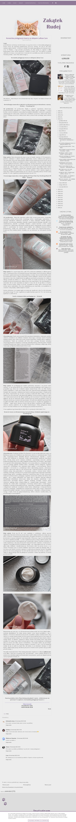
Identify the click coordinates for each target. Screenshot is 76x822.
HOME (3, 3)
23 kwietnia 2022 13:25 (15, 747)
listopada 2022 (63, 122)
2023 (59, 117)
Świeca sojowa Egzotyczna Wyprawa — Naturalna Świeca (67, 166)
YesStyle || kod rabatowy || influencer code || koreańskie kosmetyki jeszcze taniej (66, 240)
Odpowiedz (8, 725)
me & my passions (66, 215)
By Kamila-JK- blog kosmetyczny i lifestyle (66, 237)
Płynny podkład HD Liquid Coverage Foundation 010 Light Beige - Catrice (69, 76)
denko (2, 791)
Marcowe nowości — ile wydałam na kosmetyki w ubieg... (67, 179)
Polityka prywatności (43, 3)
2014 (59, 203)
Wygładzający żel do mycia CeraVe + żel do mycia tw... (66, 163)
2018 (59, 195)
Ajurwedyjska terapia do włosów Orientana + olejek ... (67, 150)
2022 (59, 119)
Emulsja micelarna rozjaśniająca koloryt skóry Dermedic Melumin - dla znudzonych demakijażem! (66, 218)
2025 (59, 113)
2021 (59, 189)
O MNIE (9, 3)
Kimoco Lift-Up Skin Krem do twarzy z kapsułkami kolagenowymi (66, 224)
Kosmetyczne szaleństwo (66, 227)
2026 (59, 111)
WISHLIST (21, 3)
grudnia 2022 (62, 120)
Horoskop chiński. (69, 86)
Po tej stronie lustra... (66, 232)
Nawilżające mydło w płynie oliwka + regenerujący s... (65, 153)
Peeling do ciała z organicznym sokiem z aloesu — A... (66, 173)
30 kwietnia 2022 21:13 (14, 755)
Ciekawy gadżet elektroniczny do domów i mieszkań (67, 160)
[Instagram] (68, 66)
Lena (7, 755)
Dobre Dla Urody (66, 248)
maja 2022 (61, 135)
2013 (59, 205)
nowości (8, 791)
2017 (59, 197)
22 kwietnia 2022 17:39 (16, 729)
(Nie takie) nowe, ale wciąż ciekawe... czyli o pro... (65, 170)
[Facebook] (65, 66)
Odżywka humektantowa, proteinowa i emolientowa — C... (66, 140)
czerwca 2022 (62, 133)
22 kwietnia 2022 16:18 (20, 721)
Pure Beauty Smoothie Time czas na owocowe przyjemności (66, 229)
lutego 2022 (62, 184)
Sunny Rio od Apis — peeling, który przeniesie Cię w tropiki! (66, 246)
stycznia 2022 (62, 187)
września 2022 (62, 126)
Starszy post (48, 784)
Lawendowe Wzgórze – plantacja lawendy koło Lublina (66, 234)
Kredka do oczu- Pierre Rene (69, 96)
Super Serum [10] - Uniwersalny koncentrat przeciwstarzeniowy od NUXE (66, 251)
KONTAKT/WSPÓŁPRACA (30, 3)
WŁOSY (14, 3)
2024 (59, 115)
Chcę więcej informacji (34, 820)
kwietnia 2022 (62, 137)
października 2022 (63, 124)
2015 (59, 201)
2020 (59, 191)
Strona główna (27, 784)
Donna (7, 747)
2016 (59, 199)
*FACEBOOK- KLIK (27, 705)
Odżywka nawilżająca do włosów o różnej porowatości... (67, 156)
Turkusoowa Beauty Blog (66, 221)
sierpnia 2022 (62, 128)
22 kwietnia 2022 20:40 (22, 738)
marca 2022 (62, 182)
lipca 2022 (61, 130)
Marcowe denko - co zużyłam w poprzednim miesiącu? (67, 176)
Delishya (8, 729)
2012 (59, 207)
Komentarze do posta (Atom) (15, 787)
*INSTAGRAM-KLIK (27, 707)
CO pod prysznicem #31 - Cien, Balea (66, 147)
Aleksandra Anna (10, 721)
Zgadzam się (45, 820)
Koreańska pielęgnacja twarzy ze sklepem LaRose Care (67, 143)
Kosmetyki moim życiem (66, 244)
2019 (59, 193)
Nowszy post (6, 784)
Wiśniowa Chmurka (11, 738)
